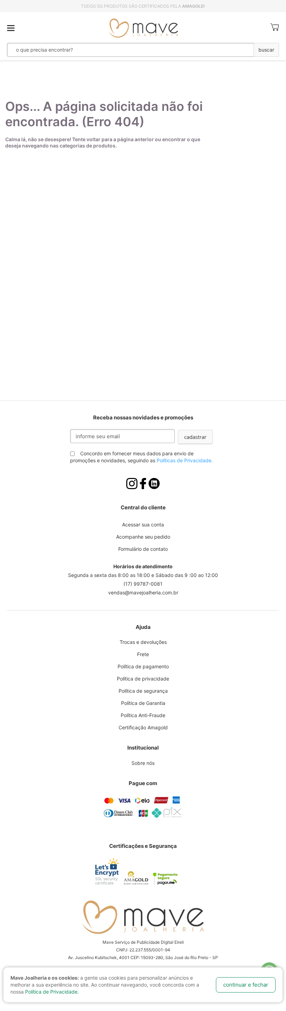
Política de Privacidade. (52, 992)
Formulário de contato (143, 549)
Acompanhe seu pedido (143, 537)
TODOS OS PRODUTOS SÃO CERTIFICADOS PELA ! (143, 6)
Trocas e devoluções (143, 642)
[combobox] (111, 49)
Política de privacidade (143, 679)
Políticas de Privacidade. (185, 460)
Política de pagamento (143, 666)
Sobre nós (143, 763)
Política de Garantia (143, 703)
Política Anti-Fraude (143, 715)
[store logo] (144, 28)
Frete (143, 654)
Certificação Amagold (143, 727)
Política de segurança (143, 691)
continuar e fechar (245, 984)
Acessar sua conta (143, 524)
